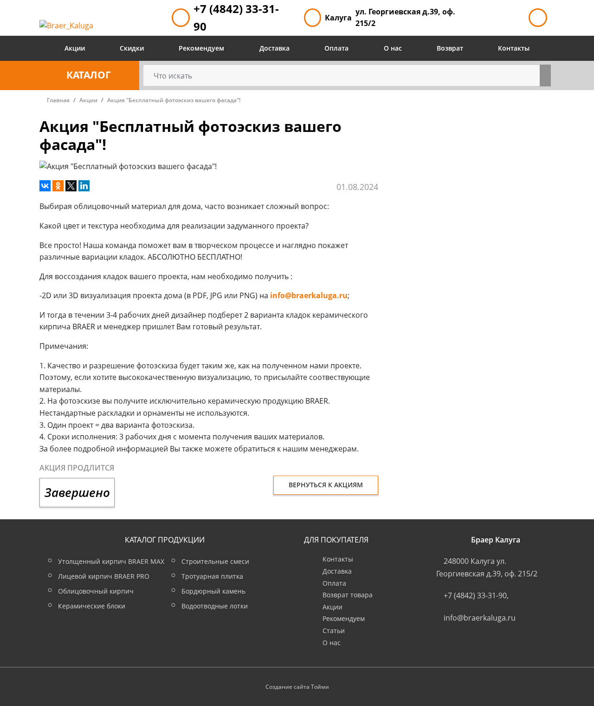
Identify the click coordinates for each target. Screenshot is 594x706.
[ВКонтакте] (45, 185)
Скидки (132, 48)
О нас (393, 48)
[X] (71, 185)
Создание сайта (287, 687)
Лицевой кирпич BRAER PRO (103, 576)
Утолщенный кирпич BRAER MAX (111, 561)
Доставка (274, 48)
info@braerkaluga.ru (309, 295)
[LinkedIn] (84, 185)
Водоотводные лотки (214, 605)
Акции (75, 48)
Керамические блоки (91, 605)
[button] (89, 75)
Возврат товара (348, 594)
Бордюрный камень (213, 591)
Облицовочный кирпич (96, 591)
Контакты (513, 48)
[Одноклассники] (58, 185)
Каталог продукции (165, 540)
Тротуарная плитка (212, 576)
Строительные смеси (215, 561)
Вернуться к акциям (326, 484)
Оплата (336, 48)
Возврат (450, 48)
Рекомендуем (201, 48)
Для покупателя (336, 540)
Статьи (334, 630)
